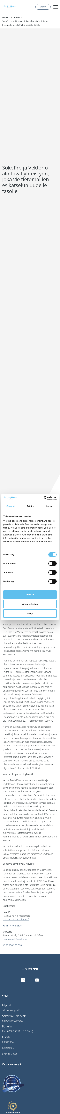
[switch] (52, 563)
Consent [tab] (10, 506)
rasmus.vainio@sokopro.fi (16, 919)
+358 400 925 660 (12, 945)
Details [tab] (30, 506)
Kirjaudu (43, 6)
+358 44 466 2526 (12, 925)
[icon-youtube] (37, 980)
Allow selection (30, 604)
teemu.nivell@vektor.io (15, 939)
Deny (30, 613)
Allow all (30, 594)
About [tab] (49, 506)
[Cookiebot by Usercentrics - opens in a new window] (44, 498)
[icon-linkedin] (23, 980)
